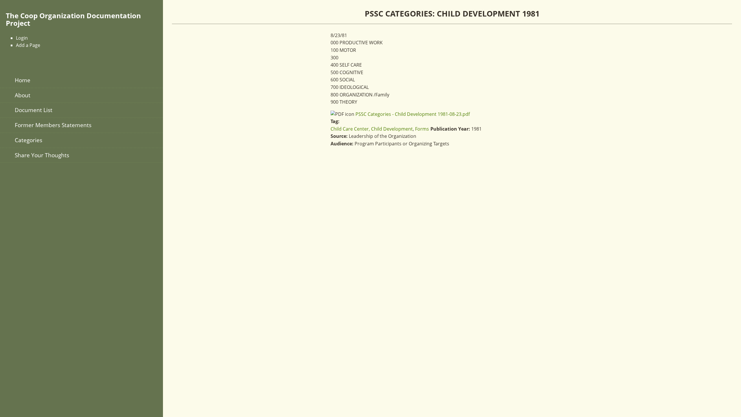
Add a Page (28, 45)
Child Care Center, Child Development (372, 129)
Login (22, 38)
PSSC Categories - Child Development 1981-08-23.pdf (412, 114)
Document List (33, 110)
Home (22, 80)
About (22, 95)
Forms (422, 129)
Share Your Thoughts (42, 155)
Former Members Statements (53, 125)
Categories (28, 140)
